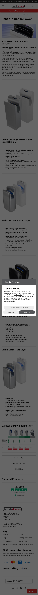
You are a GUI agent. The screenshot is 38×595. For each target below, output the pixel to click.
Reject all (11, 312)
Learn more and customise (19, 307)
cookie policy (18, 295)
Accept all (27, 312)
